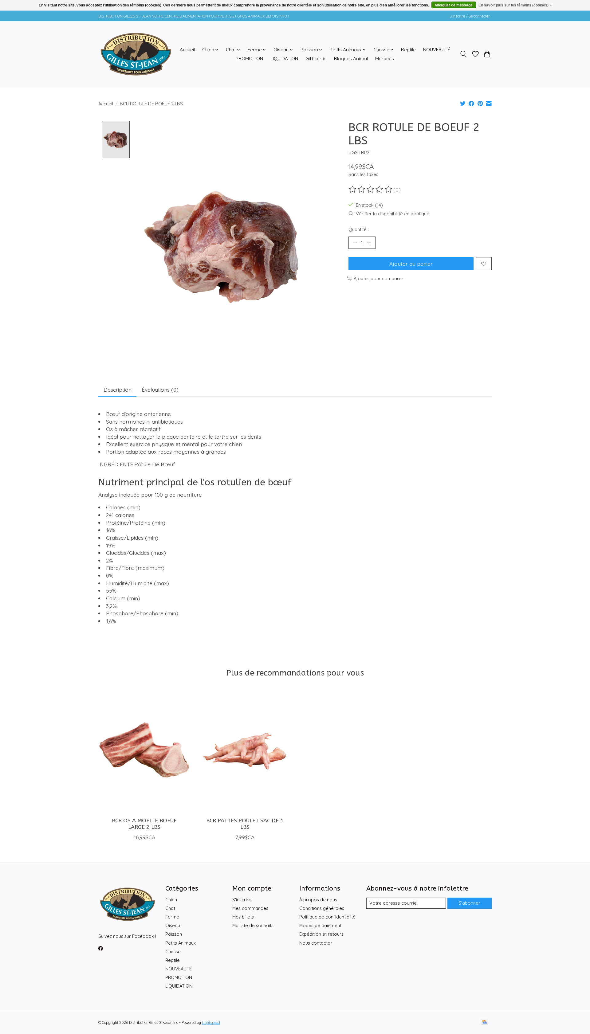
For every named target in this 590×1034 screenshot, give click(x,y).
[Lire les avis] (370, 190)
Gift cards (316, 58)
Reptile (408, 50)
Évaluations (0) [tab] (160, 389)
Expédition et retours (321, 934)
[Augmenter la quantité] (368, 242)
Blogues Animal (351, 58)
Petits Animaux (180, 943)
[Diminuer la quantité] (355, 242)
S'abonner (469, 903)
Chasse (173, 951)
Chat (170, 908)
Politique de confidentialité (327, 917)
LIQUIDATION (284, 58)
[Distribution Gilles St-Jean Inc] (136, 54)
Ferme (172, 917)
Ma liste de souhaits (252, 925)
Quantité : (358, 229)
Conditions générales (321, 908)
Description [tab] (118, 389)
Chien (171, 900)
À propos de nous (318, 900)
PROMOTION (249, 58)
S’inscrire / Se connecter (470, 16)
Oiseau (172, 925)
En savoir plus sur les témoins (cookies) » (515, 5)
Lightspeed (211, 1022)
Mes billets (243, 917)
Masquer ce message (454, 5)
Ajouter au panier (411, 263)
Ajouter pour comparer (378, 278)
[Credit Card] (484, 1022)
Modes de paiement (320, 925)
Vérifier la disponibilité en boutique (392, 214)
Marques (384, 58)
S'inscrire (241, 900)
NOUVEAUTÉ (436, 50)
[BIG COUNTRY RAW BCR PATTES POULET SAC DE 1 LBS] (245, 751)
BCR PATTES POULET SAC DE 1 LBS (245, 823)
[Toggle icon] (463, 54)
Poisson (173, 934)
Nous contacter (315, 943)
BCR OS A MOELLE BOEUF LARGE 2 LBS (144, 823)
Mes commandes (250, 908)
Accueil (187, 50)
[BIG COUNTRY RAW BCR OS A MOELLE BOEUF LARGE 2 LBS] (144, 751)
